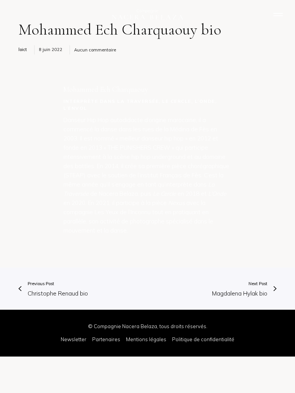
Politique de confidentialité (203, 339)
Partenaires (106, 339)
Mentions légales (146, 339)
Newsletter (73, 339)
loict (22, 49)
